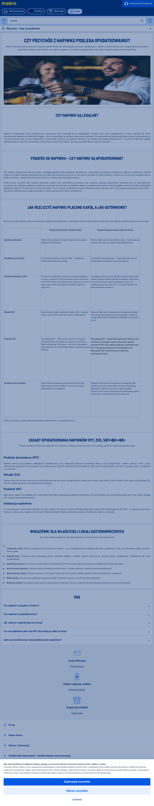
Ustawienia (77, 799)
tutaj (109, 773)
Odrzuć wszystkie (77, 791)
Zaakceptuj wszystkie (77, 781)
